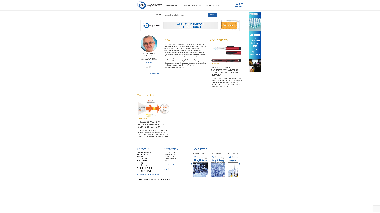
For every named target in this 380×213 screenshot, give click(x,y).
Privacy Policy (154, 174)
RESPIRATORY (209, 5)
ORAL (201, 5)
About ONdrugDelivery (171, 153)
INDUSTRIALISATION (173, 5)
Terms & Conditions (143, 174)
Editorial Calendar (170, 156)
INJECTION (186, 5)
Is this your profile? (154, 73)
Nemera (149, 62)
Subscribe (238, 6)
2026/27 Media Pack (170, 158)
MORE (218, 5)
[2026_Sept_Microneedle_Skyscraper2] (254, 72)
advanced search (224, 15)
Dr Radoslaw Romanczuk (149, 57)
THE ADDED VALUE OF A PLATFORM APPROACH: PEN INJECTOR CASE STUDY (151, 124)
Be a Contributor (169, 154)
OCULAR (194, 5)
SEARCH (159, 15)
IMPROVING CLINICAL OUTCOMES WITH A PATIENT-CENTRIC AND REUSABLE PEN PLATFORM (225, 71)
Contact (166, 160)
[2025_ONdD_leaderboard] (190, 30)
